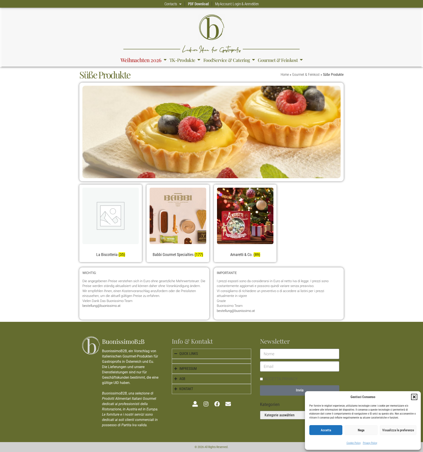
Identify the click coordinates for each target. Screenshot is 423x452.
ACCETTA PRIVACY (281, 378)
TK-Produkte (182, 60)
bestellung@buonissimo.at (101, 306)
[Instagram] (206, 403)
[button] (414, 397)
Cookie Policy (354, 443)
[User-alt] (194, 403)
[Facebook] (217, 403)
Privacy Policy (370, 443)
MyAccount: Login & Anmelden (237, 4)
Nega (361, 430)
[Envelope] (228, 403)
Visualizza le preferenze (398, 430)
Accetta (326, 430)
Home (285, 74)
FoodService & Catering (226, 60)
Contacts (170, 4)
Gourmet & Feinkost (277, 60)
